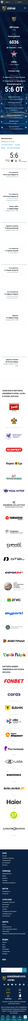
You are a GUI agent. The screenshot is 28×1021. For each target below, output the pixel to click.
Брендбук (4, 953)
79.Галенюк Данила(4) (12, 296)
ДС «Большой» (6, 862)
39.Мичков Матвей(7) (12, 272)
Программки (5, 949)
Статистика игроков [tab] (7, 145)
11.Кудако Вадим (12, 209)
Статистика (5, 893)
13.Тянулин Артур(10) (11, 270)
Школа (4, 924)
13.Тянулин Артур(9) (11, 251)
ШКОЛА (5, 922)
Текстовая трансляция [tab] (13, 148)
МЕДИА (5, 940)
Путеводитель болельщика (9, 911)
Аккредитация (6, 951)
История (4, 856)
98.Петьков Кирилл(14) (10, 196)
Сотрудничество (6, 860)
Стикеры (4, 909)
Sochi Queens (5, 904)
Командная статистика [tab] (8, 141)
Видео (4, 947)
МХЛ (4, 960)
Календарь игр (6, 891)
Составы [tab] (17, 145)
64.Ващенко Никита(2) (12, 176)
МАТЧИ (5, 889)
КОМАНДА (6, 871)
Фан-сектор (5, 907)
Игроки (4, 876)
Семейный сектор (7, 913)
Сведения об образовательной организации (13, 933)
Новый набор (5, 931)
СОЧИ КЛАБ (7, 899)
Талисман (4, 880)
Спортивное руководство (8, 882)
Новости (4, 942)
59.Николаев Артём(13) (12, 200)
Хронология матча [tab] (6, 138)
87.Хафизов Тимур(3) (11, 294)
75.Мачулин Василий (11, 228)
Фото (3, 944)
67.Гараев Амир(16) (13, 253)
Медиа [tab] (3, 148)
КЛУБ (4, 853)
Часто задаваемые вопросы (9, 929)
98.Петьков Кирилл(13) (10, 175)
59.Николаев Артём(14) (12, 298)
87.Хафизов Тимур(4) (12, 198)
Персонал (4, 878)
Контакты (4, 865)
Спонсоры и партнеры (8, 858)
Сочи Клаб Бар (6, 916)
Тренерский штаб (6, 873)
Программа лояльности (8, 902)
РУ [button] (25, 8)
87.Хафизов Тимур (12, 318)
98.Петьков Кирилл (12, 362)
